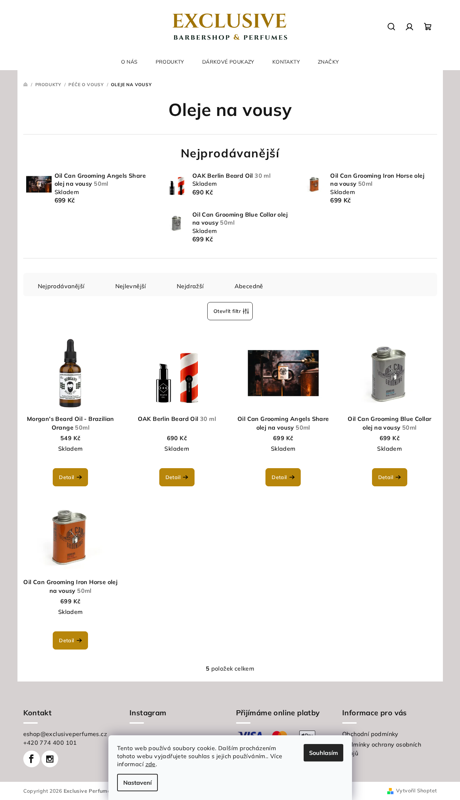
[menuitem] (129, 61)
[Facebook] (31, 759)
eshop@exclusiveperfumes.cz (65, 733)
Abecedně (249, 286)
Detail (66, 477)
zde (150, 764)
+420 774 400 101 (50, 742)
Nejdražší (190, 286)
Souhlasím (323, 752)
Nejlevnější (130, 286)
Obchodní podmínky (370, 733)
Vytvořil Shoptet (416, 790)
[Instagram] (49, 759)
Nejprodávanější (61, 286)
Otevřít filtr (227, 311)
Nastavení (137, 782)
